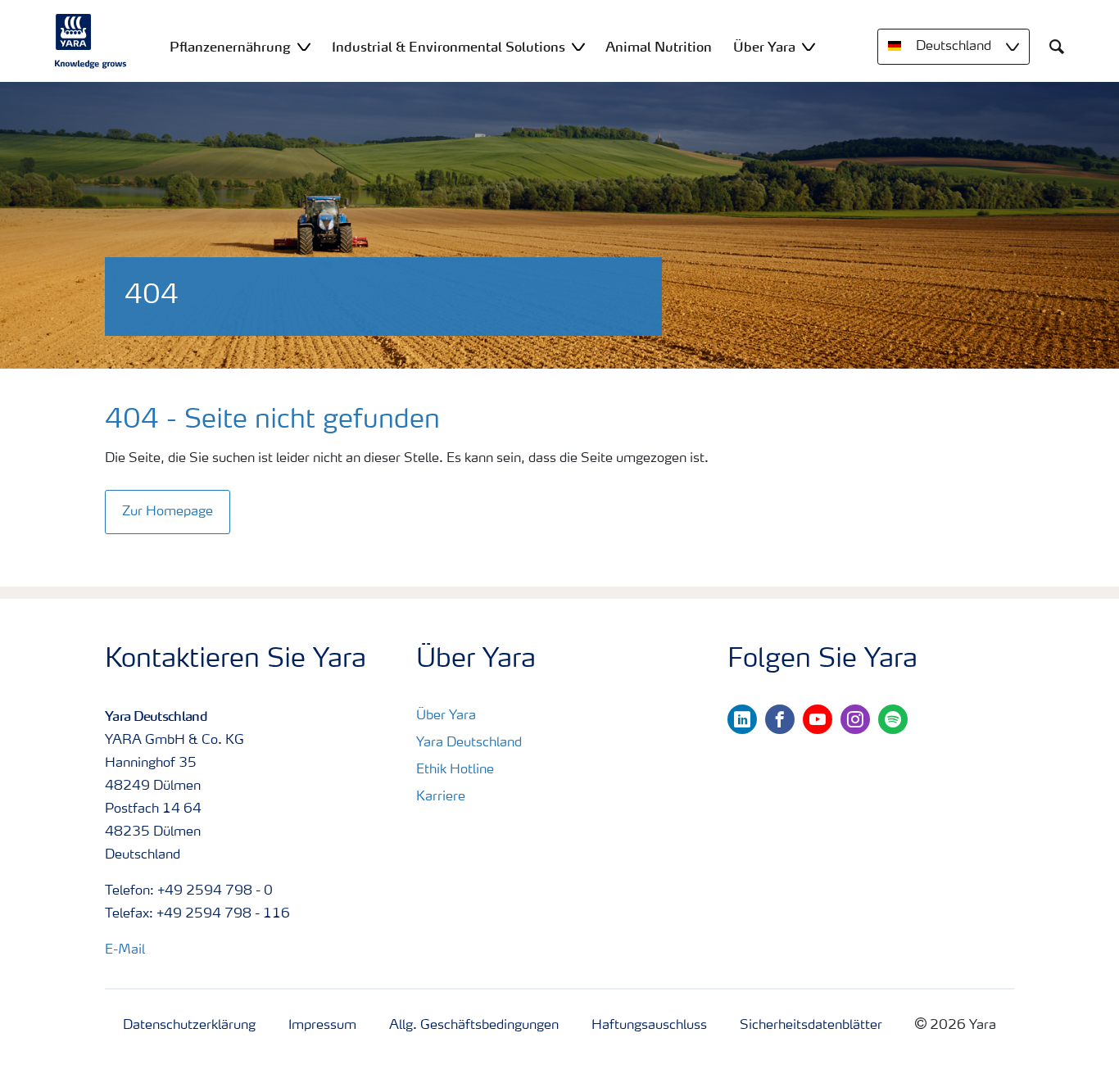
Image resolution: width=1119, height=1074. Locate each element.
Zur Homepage (167, 512)
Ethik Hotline (455, 770)
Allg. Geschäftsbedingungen (474, 1025)
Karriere (440, 797)
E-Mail (125, 950)
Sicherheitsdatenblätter (811, 1025)
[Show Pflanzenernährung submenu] (303, 46)
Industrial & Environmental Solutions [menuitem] (448, 47)
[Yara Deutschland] (91, 41)
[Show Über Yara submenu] (808, 46)
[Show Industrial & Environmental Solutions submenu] (578, 46)
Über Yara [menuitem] (764, 47)
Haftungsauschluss (649, 1025)
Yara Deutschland (469, 743)
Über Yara (446, 716)
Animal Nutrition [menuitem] (658, 47)
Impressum (322, 1025)
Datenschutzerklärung (189, 1025)
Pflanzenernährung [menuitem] (230, 47)
